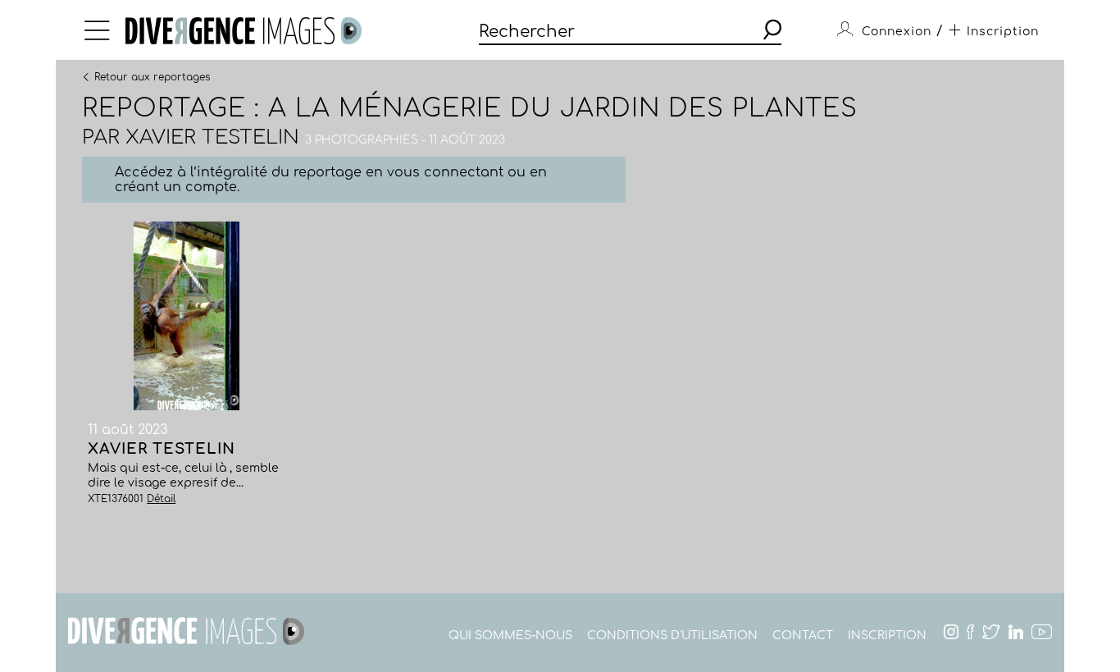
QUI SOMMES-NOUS (510, 635)
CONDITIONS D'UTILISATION (672, 635)
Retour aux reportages (152, 76)
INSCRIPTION (887, 635)
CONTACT (802, 635)
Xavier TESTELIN (212, 137)
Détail (161, 499)
